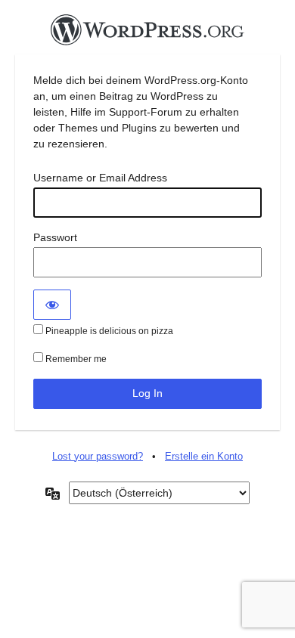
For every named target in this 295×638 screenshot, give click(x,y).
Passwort (55, 237)
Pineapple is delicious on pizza (108, 331)
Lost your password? (97, 456)
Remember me (75, 359)
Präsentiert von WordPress (147, 34)
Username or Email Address (100, 178)
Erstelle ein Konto (204, 456)
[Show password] (52, 305)
